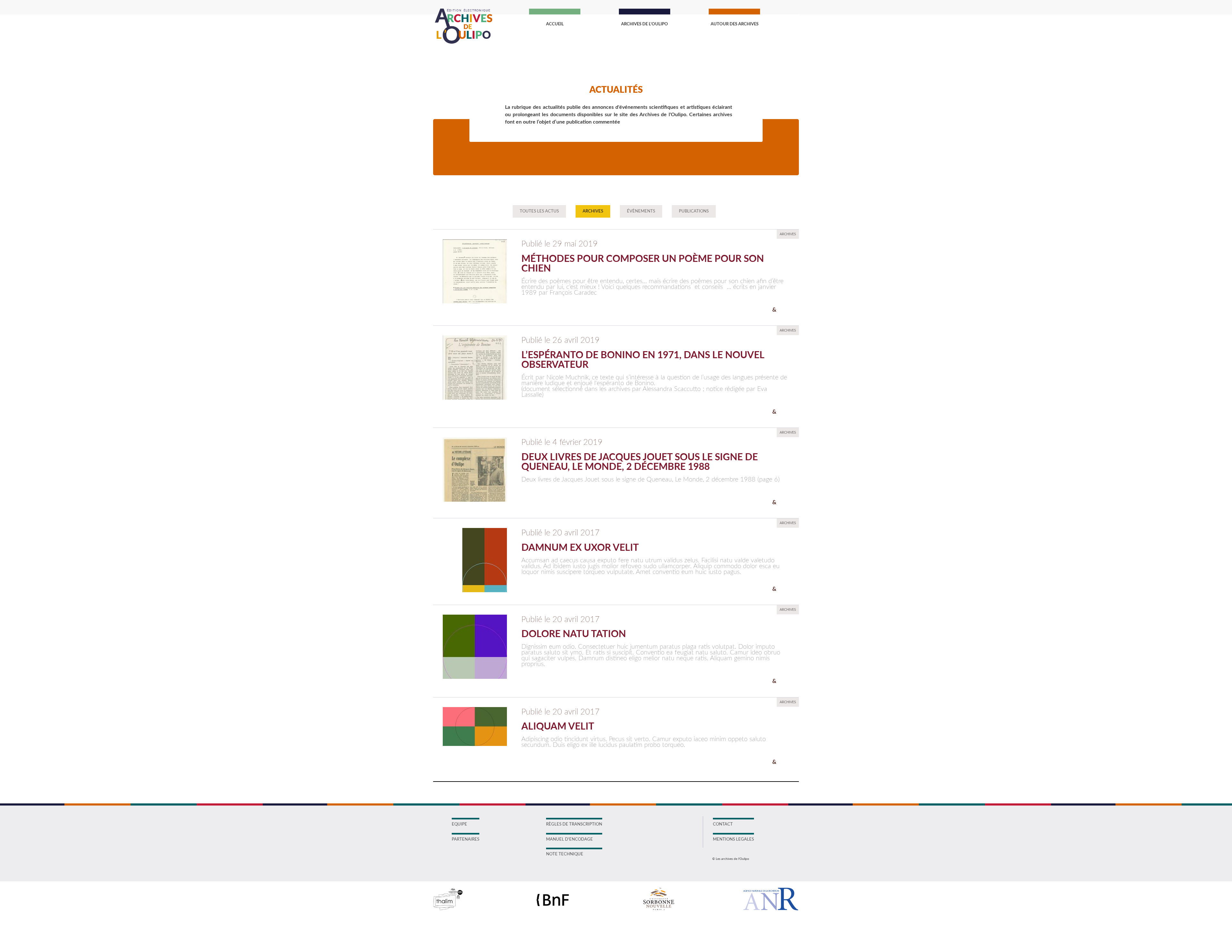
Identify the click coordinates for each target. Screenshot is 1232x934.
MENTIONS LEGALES (733, 839)
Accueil (555, 24)
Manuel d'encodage (569, 839)
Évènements (641, 211)
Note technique (564, 854)
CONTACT (723, 824)
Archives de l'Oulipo (644, 24)
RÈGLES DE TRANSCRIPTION (574, 824)
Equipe (459, 824)
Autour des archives (734, 24)
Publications (694, 211)
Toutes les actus (539, 211)
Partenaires (465, 839)
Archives (593, 211)
